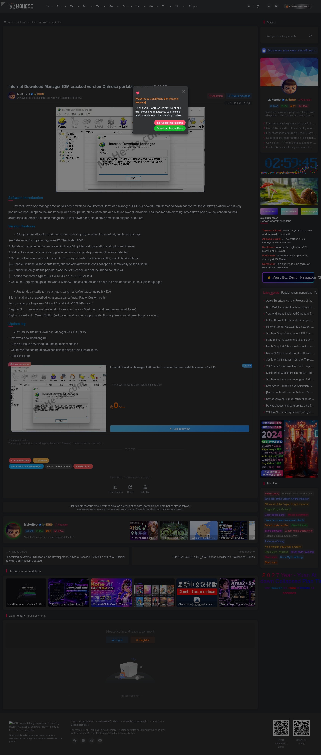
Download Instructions (170, 128)
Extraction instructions (170, 123)
